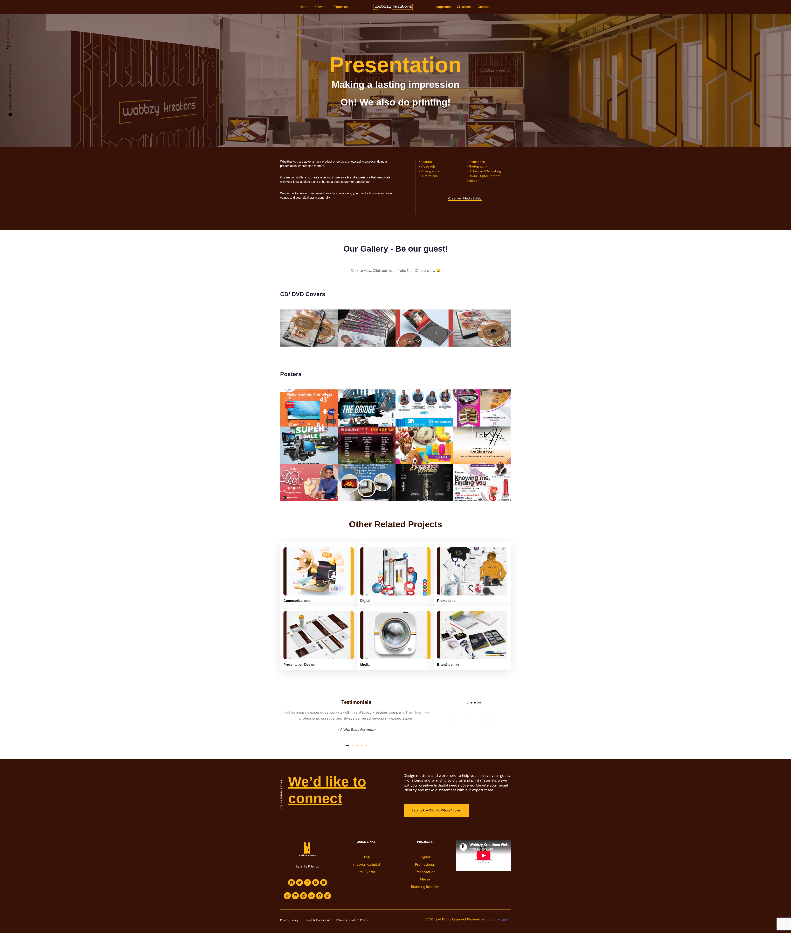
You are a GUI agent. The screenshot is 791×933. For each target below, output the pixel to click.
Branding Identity (425, 886)
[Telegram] (323, 882)
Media (425, 879)
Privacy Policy (289, 920)
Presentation (424, 872)
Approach (443, 7)
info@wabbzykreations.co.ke (10, 86)
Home (304, 7)
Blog (366, 857)
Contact (484, 7)
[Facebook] (291, 882)
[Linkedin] (295, 895)
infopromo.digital (366, 864)
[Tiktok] (287, 895)
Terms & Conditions (317, 920)
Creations (464, 7)
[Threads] (327, 895)
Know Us (321, 7)
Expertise (340, 7)
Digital (425, 857)
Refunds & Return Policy (352, 920)
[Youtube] (315, 882)
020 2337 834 (8, 31)
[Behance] (311, 895)
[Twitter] (299, 882)
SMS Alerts (366, 872)
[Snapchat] (319, 895)
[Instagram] (307, 882)
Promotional (425, 864)
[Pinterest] (303, 895)
